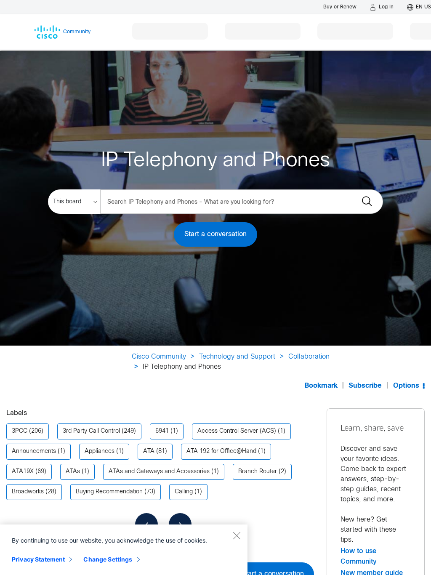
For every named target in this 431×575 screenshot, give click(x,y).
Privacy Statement (38, 559)
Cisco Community (159, 357)
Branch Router (257, 471)
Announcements (34, 451)
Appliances (99, 451)
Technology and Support (237, 357)
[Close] (236, 535)
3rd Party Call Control (91, 431)
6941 (162, 431)
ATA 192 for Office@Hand (221, 451)
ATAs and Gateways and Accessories (159, 471)
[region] (123, 549)
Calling (184, 492)
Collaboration (309, 357)
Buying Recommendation (109, 492)
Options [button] (406, 386)
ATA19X (23, 471)
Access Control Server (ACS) (236, 431)
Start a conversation (215, 234)
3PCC (19, 431)
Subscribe (365, 386)
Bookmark (321, 386)
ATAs (73, 471)
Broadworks (28, 492)
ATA (148, 451)
